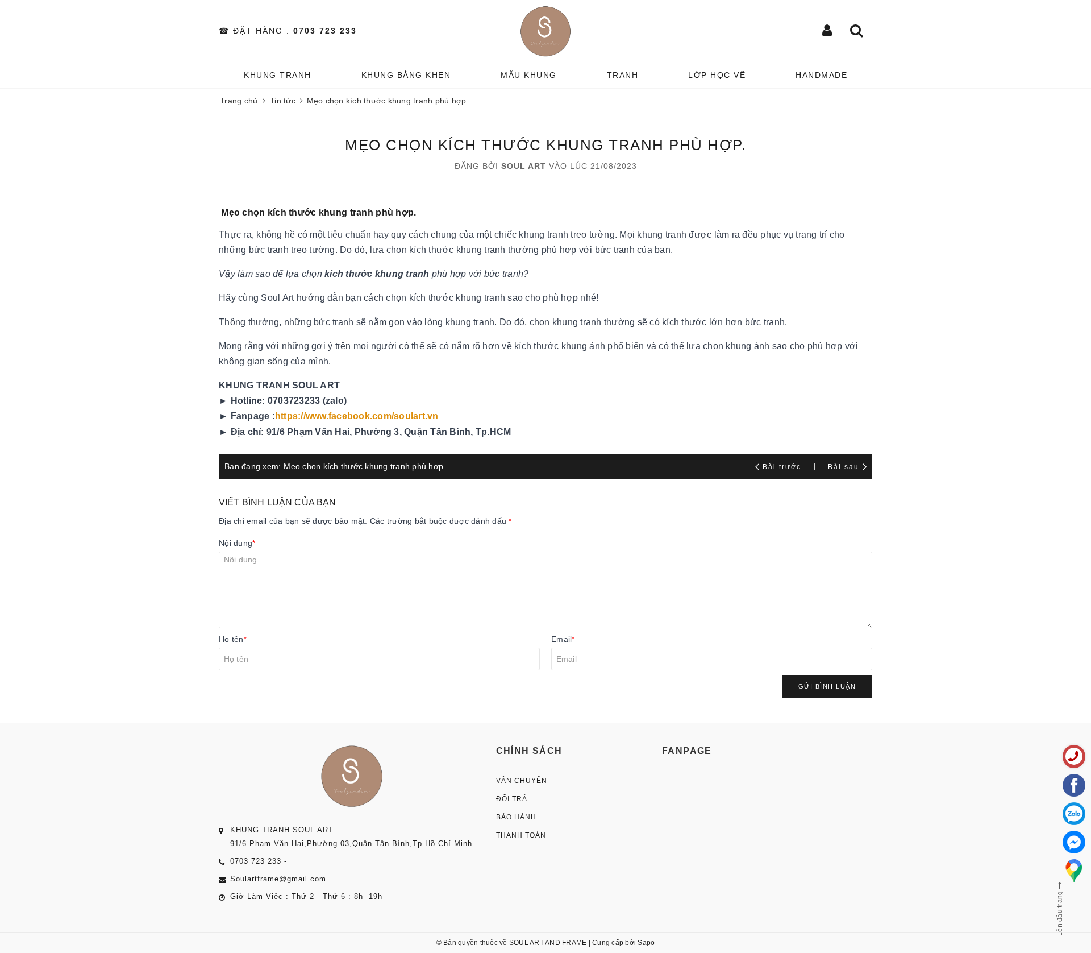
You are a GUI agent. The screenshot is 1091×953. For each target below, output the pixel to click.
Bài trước (783, 467)
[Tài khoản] (828, 31)
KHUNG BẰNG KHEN (406, 75)
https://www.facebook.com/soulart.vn (357, 416)
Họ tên (233, 639)
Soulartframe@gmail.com (278, 879)
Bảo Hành (516, 817)
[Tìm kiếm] (857, 31)
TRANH (623, 75)
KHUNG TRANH (277, 75)
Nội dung (237, 543)
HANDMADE (821, 75)
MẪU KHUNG (529, 75)
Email (563, 639)
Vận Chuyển (521, 781)
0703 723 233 (325, 30)
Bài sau (843, 467)
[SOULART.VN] (546, 31)
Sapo (646, 943)
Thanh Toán (521, 835)
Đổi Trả (511, 799)
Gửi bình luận (827, 686)
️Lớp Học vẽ (717, 75)
